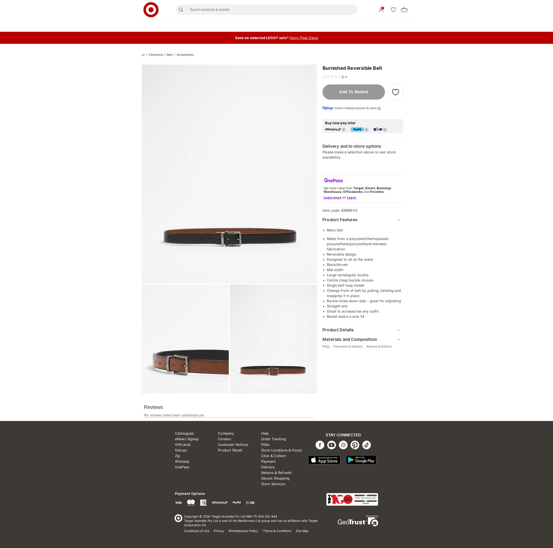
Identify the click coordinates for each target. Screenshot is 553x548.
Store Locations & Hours (281, 450)
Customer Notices (233, 444)
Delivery (268, 467)
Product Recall (230, 450)
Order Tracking (273, 439)
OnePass (182, 467)
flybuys (181, 450)
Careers (224, 439)
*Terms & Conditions (276, 531)
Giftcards (183, 444)
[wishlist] (393, 9)
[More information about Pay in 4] (366, 129)
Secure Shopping (275, 478)
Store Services (273, 484)
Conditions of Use (196, 531)
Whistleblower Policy (243, 531)
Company (226, 433)
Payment (268, 461)
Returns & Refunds (276, 472)
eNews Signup (187, 439)
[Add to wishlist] (395, 92)
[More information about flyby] (379, 108)
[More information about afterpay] (343, 129)
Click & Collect (273, 456)
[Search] (181, 10)
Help (265, 433)
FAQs (265, 444)
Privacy (219, 531)
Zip (177, 456)
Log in (351, 197)
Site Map (302, 531)
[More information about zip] (385, 129)
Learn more (332, 197)
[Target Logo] (151, 9)
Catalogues (184, 433)
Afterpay (182, 461)
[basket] (404, 9)
